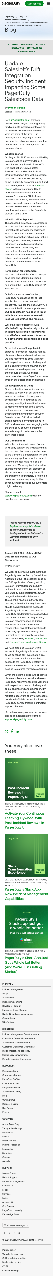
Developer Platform (11, 1005)
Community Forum (11, 1075)
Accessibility (8, 1202)
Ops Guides (8, 1206)
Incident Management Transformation (20, 1034)
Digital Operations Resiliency (16, 1050)
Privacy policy (9, 1249)
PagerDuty (9, 17)
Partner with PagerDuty (13, 1181)
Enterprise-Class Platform (14, 1009)
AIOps (5, 993)
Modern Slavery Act (11, 1262)
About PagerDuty (10, 1124)
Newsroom (7, 1132)
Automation (8, 997)
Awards (6, 1161)
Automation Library (11, 1091)
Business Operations (12, 1001)
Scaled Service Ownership (15, 1054)
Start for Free (34, 3)
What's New (8, 1022)
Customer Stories (10, 1083)
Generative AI (8, 1018)
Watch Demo (8, 1099)
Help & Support (10, 1177)
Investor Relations (11, 1144)
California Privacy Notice (14, 1258)
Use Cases (7, 1108)
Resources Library (11, 1070)
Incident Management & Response (21, 804)
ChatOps (9, 880)
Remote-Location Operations (16, 1058)
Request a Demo (10, 1103)
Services (6, 1193)
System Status (9, 1173)
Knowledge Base (10, 1214)
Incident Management (13, 989)
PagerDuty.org (9, 1140)
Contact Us (7, 1185)
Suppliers (6, 1153)
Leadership (7, 1148)
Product (9, 809)
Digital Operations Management (17, 1014)
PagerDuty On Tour (11, 1079)
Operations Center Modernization (18, 1038)
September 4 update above (25, 526)
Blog (22, 17)
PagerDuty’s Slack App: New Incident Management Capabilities (26, 894)
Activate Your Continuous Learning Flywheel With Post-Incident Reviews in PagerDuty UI (24, 820)
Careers (6, 1157)
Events (5, 1112)
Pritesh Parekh (16, 107)
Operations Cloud (30, 806)
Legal (5, 1189)
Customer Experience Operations (18, 1046)
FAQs (5, 1197)
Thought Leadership (12, 1128)
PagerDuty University (12, 1210)
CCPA (5, 1266)
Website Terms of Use (12, 1253)
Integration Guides (11, 1087)
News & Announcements (15, 19)
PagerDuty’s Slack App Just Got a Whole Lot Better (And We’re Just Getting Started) (26, 964)
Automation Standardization (16, 1042)
